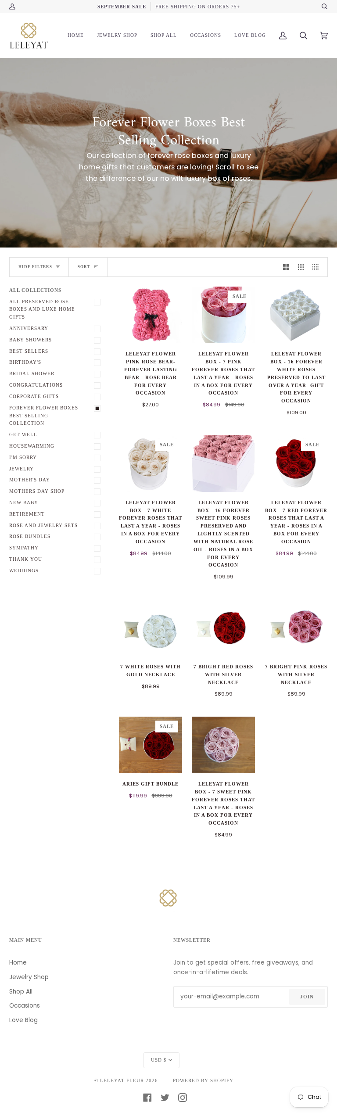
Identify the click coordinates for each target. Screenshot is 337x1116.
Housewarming (31, 446)
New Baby (23, 502)
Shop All (20, 991)
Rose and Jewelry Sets (43, 525)
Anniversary (28, 328)
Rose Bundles (29, 536)
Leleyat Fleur (122, 1080)
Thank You (25, 559)
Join (307, 996)
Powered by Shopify (203, 1080)
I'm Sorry (23, 457)
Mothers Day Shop (37, 491)
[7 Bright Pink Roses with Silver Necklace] (296, 627)
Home (18, 962)
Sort (84, 267)
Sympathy (24, 547)
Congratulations (36, 385)
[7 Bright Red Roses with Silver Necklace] (223, 627)
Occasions (24, 1005)
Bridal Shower (31, 373)
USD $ (159, 1059)
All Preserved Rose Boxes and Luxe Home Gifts (42, 309)
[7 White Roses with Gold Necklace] (150, 627)
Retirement (27, 514)
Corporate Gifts (34, 396)
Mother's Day (29, 479)
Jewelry (21, 468)
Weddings (24, 570)
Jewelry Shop (29, 977)
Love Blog (23, 1020)
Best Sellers (28, 351)
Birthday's (25, 362)
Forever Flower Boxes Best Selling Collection (43, 415)
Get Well (23, 434)
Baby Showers (30, 339)
